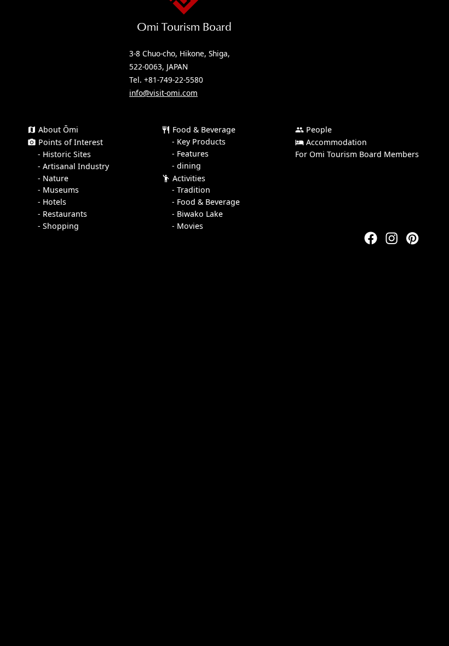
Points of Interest (65, 142)
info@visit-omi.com (163, 93)
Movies (190, 226)
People (313, 129)
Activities (183, 178)
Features (193, 154)
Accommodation (331, 142)
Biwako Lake (200, 214)
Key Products (201, 142)
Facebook (370, 238)
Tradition (193, 190)
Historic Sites (67, 154)
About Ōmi (52, 129)
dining (189, 166)
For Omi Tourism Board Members (357, 154)
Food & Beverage (198, 129)
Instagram (391, 238)
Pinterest (412, 238)
